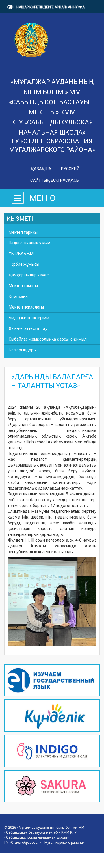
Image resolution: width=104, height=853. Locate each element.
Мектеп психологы (26, 307)
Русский (70, 168)
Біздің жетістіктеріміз (29, 317)
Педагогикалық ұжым (29, 243)
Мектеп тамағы (23, 285)
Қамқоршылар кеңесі (29, 275)
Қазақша (41, 168)
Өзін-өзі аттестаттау (28, 328)
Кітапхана (18, 296)
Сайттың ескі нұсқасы (54, 180)
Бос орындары (22, 349)
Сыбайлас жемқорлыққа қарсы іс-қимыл (48, 339)
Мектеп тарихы (23, 232)
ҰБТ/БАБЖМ (21, 253)
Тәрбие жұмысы (24, 264)
